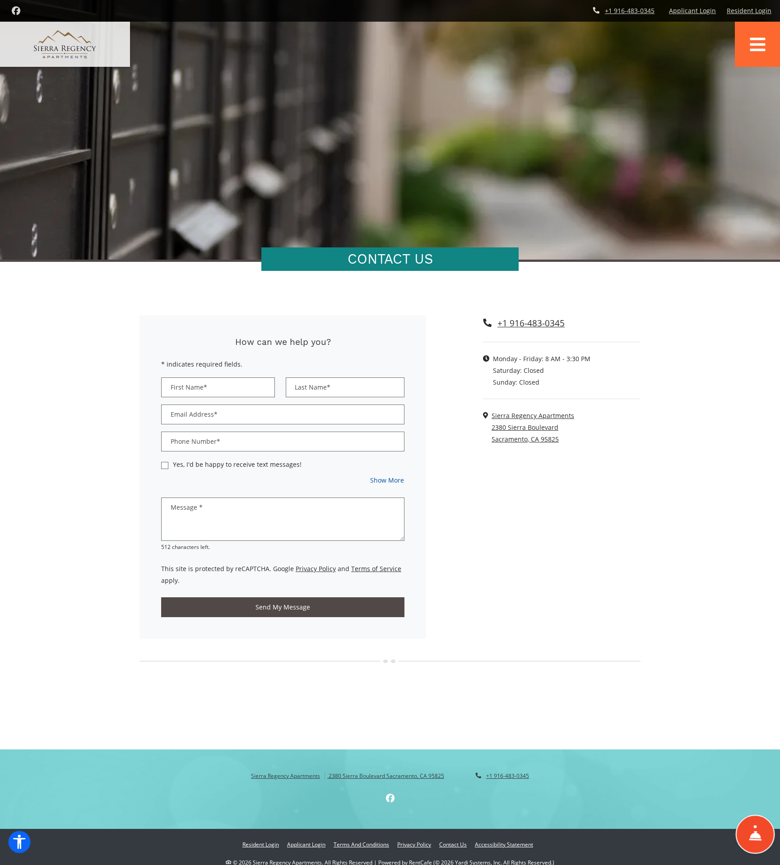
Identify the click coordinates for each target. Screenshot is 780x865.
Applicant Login (692, 10)
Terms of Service (376, 568)
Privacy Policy (316, 568)
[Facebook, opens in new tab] (16, 11)
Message (187, 507)
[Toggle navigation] (757, 44)
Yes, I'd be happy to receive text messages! (237, 464)
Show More (387, 479)
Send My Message (282, 607)
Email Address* (194, 414)
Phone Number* (195, 441)
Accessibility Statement (504, 844)
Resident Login (749, 10)
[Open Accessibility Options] (19, 843)
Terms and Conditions (361, 844)
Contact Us (453, 844)
